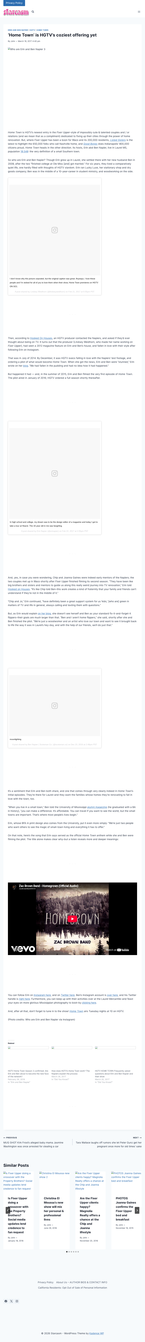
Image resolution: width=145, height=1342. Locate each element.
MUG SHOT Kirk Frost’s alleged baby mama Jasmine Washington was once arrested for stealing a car (33, 1142)
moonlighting (15, 739)
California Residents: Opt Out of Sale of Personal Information (72, 1287)
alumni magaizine (97, 807)
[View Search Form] (32, 11)
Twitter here (68, 995)
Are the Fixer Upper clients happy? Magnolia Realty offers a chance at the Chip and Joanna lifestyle (90, 1215)
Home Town (42, 30)
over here (112, 995)
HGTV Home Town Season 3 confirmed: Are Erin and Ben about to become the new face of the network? (28, 1074)
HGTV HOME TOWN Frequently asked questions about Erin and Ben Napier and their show (114, 1074)
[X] (11, 1301)
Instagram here (42, 995)
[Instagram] (16, 1301)
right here (24, 998)
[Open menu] (139, 12)
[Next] (137, 1210)
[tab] (67, 1251)
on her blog (44, 613)
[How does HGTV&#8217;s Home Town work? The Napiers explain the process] (72, 1057)
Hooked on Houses (19, 589)
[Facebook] (5, 1301)
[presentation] (18, 1181)
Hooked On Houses (41, 338)
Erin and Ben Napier (18, 30)
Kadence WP (96, 1333)
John (13, 41)
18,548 (24, 151)
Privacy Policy (14, 2)
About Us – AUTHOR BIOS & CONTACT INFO (81, 1282)
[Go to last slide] (8, 1210)
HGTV (32, 30)
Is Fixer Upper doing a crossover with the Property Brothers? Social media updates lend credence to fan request (18, 1215)
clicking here (89, 1002)
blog (25, 365)
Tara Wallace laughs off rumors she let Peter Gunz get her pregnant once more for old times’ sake (109, 1142)
